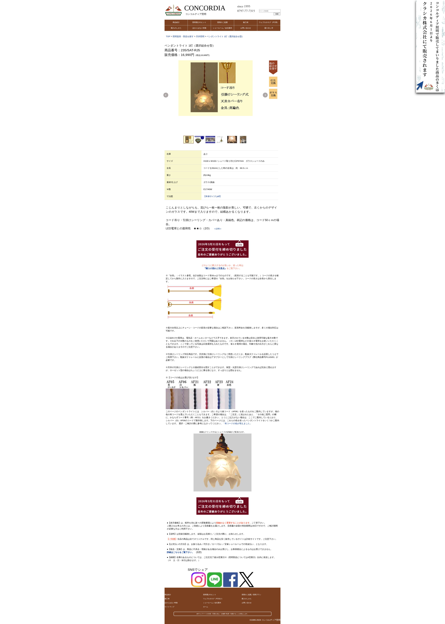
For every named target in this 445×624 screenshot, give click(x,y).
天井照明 (200, 36)
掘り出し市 (268, 28)
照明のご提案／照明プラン (251, 595)
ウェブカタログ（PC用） (269, 22)
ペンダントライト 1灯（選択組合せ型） (225, 36)
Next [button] (265, 95)
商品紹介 (176, 22)
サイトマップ (169, 607)
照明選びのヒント (199, 22)
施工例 (245, 22)
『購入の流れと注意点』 (215, 268)
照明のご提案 (222, 22)
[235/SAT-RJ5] (215, 88)
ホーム (205, 607)
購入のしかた (176, 28)
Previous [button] (165, 95)
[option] (215, 88)
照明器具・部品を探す (183, 36)
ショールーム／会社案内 (222, 28)
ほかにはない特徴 (199, 28)
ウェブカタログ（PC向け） (213, 599)
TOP (168, 36)
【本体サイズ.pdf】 (212, 196)
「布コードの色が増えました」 (237, 423)
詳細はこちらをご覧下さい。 (180, 552)
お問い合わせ (245, 28)
